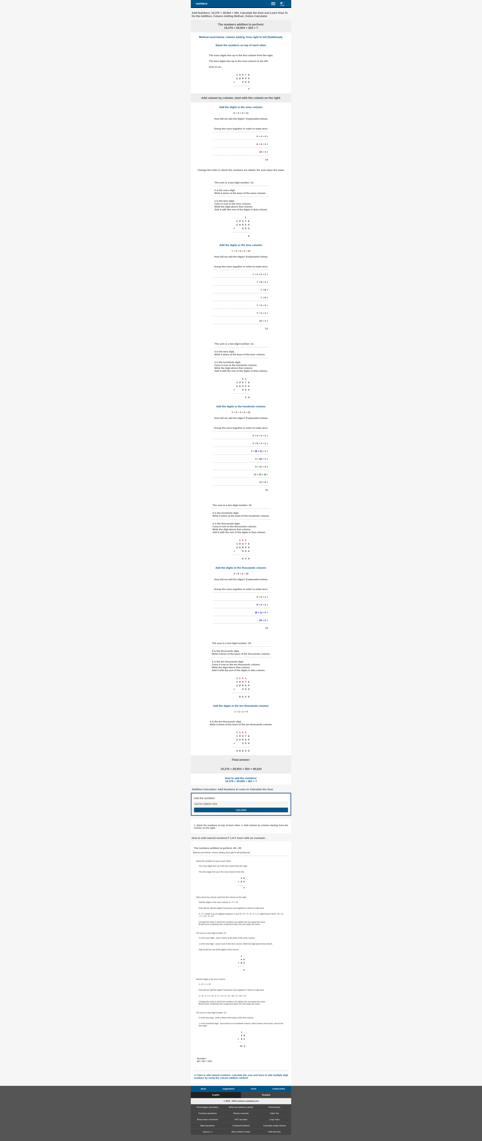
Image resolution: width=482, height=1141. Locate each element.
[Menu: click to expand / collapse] (274, 3)
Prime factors (274, 1107)
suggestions (228, 1089)
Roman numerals (241, 1113)
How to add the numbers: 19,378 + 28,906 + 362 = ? (241, 780)
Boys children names (241, 1132)
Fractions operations (207, 1113)
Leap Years (274, 1119)
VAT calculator (240, 1119)
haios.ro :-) (207, 1132)
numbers (201, 3)
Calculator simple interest (274, 1126)
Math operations (207, 1126)
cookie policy (278, 1089)
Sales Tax (274, 1113)
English (216, 1095)
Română (266, 1095)
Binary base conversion (207, 1119)
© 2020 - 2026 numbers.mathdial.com (241, 1101)
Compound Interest (240, 1126)
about (203, 1089)
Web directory (274, 1132)
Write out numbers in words (241, 1107)
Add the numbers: (204, 798)
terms (253, 1089)
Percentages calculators (207, 1107)
